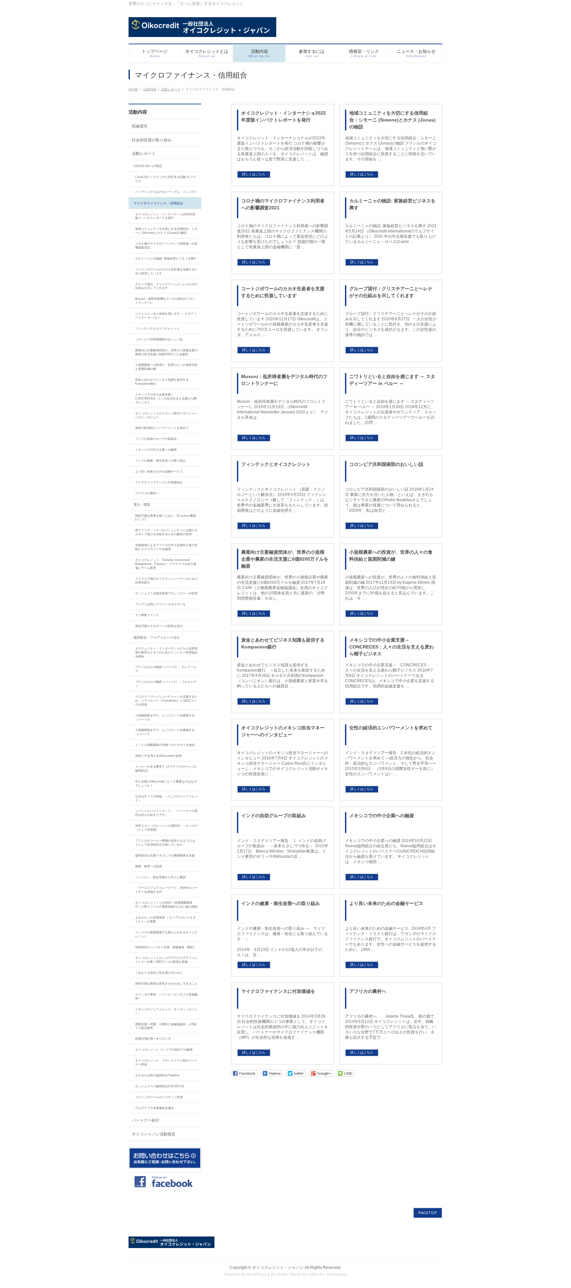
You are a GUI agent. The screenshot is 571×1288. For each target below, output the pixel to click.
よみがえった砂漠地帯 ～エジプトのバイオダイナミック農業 (165, 919)
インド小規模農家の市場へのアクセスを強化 (165, 745)
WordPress (256, 1274)
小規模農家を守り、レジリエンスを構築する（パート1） (165, 732)
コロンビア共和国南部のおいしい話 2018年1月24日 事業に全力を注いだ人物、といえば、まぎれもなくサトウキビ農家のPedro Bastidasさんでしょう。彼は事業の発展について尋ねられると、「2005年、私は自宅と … (389, 500)
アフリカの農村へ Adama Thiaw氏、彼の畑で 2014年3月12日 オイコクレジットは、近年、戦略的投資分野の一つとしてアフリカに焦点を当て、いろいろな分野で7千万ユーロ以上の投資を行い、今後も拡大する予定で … (390, 1027)
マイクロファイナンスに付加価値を (278, 991)
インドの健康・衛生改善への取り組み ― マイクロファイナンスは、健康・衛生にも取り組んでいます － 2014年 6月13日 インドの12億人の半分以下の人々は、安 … (294, 941)
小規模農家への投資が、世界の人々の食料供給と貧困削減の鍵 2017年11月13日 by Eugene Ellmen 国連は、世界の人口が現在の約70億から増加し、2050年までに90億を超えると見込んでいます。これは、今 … (390, 588)
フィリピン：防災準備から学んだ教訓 (160, 877)
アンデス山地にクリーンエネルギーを (160, 604)
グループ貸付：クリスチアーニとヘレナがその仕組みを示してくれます (391, 292)
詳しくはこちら (253, 174)
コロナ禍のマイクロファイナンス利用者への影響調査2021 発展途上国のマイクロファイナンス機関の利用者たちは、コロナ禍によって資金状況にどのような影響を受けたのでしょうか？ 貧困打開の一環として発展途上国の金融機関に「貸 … (282, 236)
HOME (133, 89)
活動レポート (171, 89)
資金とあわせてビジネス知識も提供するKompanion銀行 (282, 643)
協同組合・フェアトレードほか (156, 637)
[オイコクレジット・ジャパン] (202, 29)
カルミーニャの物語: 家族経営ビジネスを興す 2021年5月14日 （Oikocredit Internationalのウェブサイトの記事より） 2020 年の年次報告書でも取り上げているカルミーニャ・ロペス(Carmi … (391, 234)
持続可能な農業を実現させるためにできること (166, 983)
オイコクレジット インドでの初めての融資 (164, 1049)
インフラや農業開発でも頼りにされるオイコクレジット (166, 934)
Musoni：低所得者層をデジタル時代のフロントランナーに (284, 380)
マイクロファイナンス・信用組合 (158, 203)
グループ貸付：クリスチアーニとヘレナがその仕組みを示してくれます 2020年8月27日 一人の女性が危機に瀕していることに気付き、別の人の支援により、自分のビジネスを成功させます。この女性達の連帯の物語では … (391, 324)
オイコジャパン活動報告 (153, 1134)
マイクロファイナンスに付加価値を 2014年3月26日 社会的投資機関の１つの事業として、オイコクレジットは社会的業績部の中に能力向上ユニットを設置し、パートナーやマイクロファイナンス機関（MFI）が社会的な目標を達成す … (282, 1027)
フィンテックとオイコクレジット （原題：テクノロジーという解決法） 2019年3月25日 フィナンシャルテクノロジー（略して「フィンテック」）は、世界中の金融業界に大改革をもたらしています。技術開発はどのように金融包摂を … (282, 500)
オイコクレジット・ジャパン (278, 1267)
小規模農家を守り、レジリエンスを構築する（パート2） (165, 717)
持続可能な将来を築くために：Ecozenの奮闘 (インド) (165, 517)
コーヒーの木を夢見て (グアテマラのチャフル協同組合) (166, 768)
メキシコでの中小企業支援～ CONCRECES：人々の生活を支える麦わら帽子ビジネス (391, 646)
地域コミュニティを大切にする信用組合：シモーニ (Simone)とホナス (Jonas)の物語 (392, 119)
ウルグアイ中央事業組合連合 (154, 1108)
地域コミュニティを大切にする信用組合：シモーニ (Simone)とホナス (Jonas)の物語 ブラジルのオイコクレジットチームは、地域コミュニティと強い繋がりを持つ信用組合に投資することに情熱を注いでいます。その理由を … (391, 148)
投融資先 (140, 126)
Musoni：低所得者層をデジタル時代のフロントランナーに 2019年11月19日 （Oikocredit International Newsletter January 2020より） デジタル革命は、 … (282, 409)
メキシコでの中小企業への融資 (381, 815)
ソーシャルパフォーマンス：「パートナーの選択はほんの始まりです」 (166, 813)
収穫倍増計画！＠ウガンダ (153, 1038)
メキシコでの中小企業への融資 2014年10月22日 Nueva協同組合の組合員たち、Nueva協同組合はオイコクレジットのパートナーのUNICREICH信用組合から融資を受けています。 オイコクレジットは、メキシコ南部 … (390, 851)
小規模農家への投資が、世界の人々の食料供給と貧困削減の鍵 (391, 555)
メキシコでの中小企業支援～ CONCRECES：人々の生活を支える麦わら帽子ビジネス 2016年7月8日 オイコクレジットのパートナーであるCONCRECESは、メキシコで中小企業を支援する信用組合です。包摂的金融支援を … (389, 675)
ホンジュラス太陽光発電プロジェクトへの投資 (168, 593)
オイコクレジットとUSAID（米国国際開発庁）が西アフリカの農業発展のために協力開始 (166, 904)
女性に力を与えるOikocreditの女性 (158, 755)
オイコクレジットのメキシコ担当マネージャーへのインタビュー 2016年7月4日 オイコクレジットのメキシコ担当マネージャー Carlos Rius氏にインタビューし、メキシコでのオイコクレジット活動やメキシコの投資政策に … (282, 763)
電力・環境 (141, 504)
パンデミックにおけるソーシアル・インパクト (166, 191)
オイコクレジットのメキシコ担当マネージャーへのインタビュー (282, 731)
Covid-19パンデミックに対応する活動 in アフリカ (165, 179)
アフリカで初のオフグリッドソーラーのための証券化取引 (166, 580)
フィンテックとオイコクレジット (276, 464)
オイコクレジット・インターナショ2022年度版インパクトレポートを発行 (283, 116)
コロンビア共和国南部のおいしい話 (386, 464)
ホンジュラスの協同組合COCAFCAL (160, 1086)
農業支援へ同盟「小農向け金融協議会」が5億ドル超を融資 (165, 1026)
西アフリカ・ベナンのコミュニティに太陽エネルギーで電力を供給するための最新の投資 (166, 532)
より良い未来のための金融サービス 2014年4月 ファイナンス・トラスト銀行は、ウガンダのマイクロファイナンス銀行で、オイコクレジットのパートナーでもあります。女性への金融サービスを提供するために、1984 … (390, 939)
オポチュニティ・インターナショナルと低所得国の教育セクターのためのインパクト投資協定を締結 (166, 652)
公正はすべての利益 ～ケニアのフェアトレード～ (166, 798)
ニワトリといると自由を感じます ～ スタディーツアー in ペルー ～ (392, 380)
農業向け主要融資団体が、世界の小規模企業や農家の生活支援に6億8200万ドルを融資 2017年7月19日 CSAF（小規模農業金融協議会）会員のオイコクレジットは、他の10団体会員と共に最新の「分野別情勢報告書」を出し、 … (282, 588)
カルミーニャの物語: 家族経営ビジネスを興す (392, 204)
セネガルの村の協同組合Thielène (157, 1075)
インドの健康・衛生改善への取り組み (280, 903)
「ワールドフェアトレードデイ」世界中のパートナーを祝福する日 (166, 889)
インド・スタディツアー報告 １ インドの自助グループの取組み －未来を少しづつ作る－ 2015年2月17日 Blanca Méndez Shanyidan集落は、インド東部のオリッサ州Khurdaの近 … (282, 848)
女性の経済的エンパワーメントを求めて (391, 727)
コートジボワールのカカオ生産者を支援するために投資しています (282, 292)
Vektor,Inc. (317, 1274)
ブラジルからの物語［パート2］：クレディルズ (165, 669)
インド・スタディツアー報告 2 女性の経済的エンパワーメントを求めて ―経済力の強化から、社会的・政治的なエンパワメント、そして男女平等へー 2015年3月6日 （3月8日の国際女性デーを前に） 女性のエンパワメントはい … (390, 763)
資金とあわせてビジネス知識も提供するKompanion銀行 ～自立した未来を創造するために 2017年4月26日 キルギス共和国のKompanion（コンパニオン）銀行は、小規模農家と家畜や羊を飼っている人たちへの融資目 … (282, 675)
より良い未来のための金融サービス (386, 903)
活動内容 (149, 89)
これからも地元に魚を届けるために (159, 972)
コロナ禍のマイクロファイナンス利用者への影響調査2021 (282, 204)
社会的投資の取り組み (151, 140)
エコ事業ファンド (147, 615)
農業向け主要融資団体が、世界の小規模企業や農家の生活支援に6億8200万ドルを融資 (284, 559)
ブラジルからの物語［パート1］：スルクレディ (165, 683)
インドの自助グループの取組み (273, 815)
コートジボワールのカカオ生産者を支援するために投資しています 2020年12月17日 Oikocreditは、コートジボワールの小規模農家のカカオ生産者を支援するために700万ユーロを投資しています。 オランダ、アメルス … (282, 324)
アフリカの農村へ (367, 991)
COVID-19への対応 (147, 166)
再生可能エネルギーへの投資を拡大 (159, 626)
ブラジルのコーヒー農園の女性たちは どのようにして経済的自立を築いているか (165, 842)
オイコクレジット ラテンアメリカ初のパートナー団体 (166, 1062)
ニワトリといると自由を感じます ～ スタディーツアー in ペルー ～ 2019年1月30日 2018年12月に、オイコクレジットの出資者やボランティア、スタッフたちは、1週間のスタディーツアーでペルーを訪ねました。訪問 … (390, 412)
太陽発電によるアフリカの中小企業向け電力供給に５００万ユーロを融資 (166, 547)
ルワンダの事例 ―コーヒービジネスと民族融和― (166, 996)
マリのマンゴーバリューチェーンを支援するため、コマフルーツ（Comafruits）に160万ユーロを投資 (166, 700)
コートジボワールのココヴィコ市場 (159, 1097)
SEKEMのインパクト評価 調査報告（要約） (165, 947)
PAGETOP (427, 1213)
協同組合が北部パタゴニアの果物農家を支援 (165, 855)
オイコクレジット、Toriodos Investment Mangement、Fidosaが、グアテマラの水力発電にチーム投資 (165, 564)
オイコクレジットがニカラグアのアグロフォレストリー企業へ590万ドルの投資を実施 (166, 959)
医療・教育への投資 (148, 866)
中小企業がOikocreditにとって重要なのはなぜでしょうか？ (166, 783)
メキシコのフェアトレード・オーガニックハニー (166, 1011)
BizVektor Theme (286, 1274)
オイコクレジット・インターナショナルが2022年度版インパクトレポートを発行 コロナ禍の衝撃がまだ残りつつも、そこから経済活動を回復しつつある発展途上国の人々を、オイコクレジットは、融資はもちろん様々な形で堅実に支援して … (282, 148)
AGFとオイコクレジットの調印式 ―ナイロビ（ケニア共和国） (166, 827)
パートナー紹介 (146, 1120)
